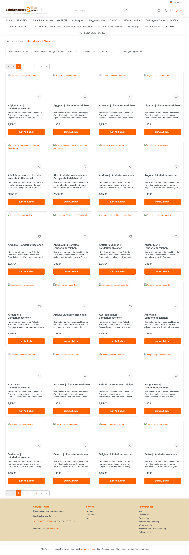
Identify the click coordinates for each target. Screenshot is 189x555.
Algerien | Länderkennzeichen (162, 105)
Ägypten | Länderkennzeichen (71, 105)
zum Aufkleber (26, 132)
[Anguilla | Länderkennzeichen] (26, 227)
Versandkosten (87, 549)
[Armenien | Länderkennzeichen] (26, 297)
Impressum (144, 515)
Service (90, 507)
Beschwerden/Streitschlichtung (152, 528)
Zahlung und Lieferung (149, 522)
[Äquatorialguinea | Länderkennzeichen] (117, 227)
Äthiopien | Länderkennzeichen (156, 316)
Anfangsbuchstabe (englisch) (46, 51)
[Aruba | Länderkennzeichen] (71, 297)
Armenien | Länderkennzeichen (19, 316)
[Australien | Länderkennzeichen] (26, 367)
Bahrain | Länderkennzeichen (116, 384)
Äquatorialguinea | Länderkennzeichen (110, 246)
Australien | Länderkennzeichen (19, 386)
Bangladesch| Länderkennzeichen (156, 386)
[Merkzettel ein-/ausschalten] (39, 97)
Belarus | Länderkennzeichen (70, 454)
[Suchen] (126, 10)
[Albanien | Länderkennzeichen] (117, 88)
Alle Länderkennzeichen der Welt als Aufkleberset (24, 177)
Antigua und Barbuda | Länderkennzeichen (66, 246)
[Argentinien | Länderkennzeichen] (162, 227)
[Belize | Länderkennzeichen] (162, 437)
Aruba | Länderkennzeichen (69, 314)
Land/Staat (106, 51)
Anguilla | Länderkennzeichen (25, 245)
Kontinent (87, 51)
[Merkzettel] (159, 10)
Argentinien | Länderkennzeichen (156, 246)
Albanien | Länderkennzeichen (117, 105)
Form (71, 51)
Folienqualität (145, 532)
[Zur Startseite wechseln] (26, 10)
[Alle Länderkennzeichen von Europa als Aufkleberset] (71, 158)
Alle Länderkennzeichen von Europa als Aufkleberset (70, 177)
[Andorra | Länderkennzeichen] (117, 158)
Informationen (146, 507)
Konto (88, 518)
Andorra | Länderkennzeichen (116, 175)
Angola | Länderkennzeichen (161, 175)
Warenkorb (91, 515)
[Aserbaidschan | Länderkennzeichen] (117, 297)
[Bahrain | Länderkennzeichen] (117, 367)
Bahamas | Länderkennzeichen (71, 384)
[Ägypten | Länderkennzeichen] (71, 88)
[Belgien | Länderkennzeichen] (117, 437)
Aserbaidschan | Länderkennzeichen (110, 316)
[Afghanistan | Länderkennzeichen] (26, 88)
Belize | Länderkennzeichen (160, 454)
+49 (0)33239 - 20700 (42, 521)
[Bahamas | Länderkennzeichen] (71, 367)
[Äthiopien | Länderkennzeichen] (162, 297)
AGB (141, 511)
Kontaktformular (55, 528)
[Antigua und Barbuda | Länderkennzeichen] (71, 227)
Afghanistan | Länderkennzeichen (19, 107)
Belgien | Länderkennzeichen (116, 454)
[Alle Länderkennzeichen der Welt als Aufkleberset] (26, 158)
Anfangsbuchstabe (15, 51)
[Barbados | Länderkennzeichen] (26, 437)
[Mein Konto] (165, 10)
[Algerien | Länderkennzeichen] (162, 88)
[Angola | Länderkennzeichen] (162, 158)
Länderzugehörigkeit (129, 51)
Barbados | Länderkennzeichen (19, 456)
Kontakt (89, 511)
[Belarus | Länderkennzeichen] (71, 437)
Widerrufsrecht (145, 525)
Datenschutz (144, 518)
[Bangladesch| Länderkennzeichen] (162, 367)
